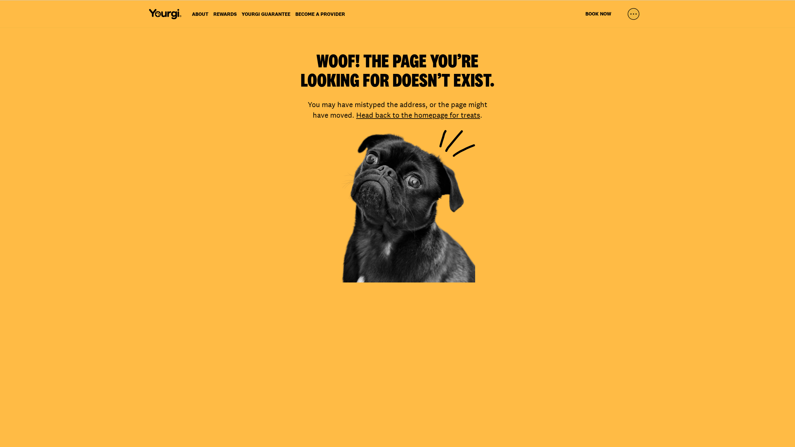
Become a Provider (320, 14)
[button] (633, 14)
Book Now (598, 14)
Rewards (225, 14)
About (200, 14)
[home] (165, 14)
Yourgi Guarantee (266, 14)
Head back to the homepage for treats (418, 115)
